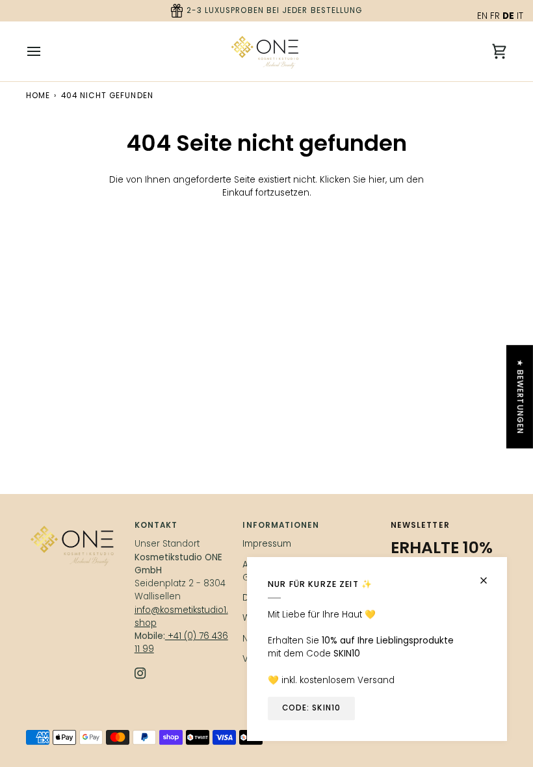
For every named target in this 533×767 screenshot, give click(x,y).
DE (508, 16)
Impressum (266, 544)
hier (377, 180)
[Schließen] (489, 575)
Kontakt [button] (156, 525)
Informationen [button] (280, 525)
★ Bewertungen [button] (520, 396)
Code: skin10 (311, 708)
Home (38, 95)
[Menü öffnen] (45, 51)
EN (482, 16)
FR (495, 16)
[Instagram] (140, 673)
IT (520, 16)
